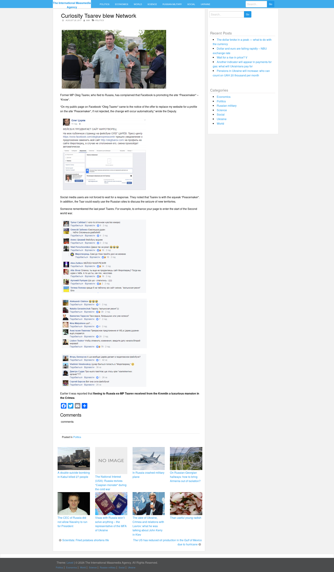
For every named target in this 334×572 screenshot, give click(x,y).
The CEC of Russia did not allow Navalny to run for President (72, 522)
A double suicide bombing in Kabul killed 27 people (74, 475)
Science (152, 4)
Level (70, 563)
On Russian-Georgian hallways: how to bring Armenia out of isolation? (185, 477)
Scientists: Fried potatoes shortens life (85, 540)
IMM (88, 20)
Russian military (172, 4)
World (138, 4)
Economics (121, 4)
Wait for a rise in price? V (232, 57)
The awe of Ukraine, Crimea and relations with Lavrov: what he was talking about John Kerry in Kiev (148, 526)
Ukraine (205, 4)
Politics (104, 4)
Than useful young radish (185, 518)
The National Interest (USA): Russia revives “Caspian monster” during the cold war (110, 483)
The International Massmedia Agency (72, 5)
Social (191, 4)
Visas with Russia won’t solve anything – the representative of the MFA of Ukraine (111, 524)
